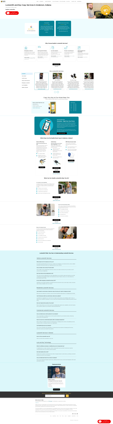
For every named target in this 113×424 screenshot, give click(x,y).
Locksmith (42, 1)
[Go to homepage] (3, 1)
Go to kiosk (42, 167)
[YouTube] (75, 413)
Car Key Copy (73, 1)
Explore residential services (56, 223)
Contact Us (37, 402)
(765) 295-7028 (56, 64)
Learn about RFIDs (71, 162)
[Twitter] (72, 413)
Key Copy (68, 1)
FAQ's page (50, 401)
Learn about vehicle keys (56, 173)
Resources (79, 1)
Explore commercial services (56, 249)
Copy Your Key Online (62, 133)
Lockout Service (48, 1)
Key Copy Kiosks (62, 1)
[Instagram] (77, 413)
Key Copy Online (56, 1)
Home (37, 1)
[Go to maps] (63, 107)
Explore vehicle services (56, 200)
